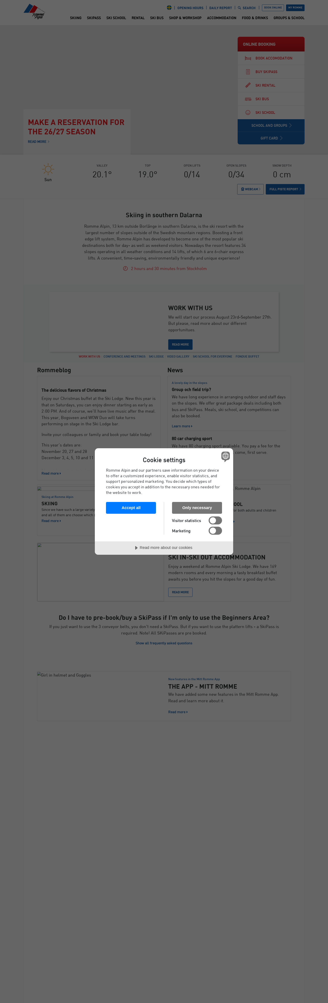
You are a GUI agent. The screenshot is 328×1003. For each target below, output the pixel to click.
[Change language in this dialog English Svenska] (224, 456)
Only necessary (197, 508)
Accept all (131, 508)
